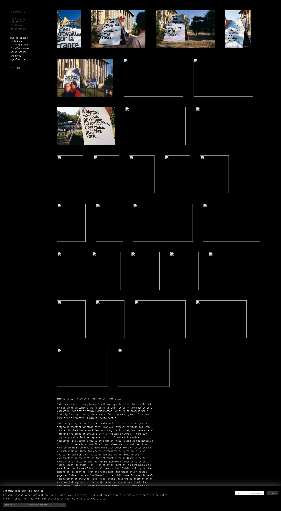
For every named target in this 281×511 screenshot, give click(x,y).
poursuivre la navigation (249, 493)
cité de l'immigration (19, 43)
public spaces (19, 37)
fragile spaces (19, 48)
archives (15, 55)
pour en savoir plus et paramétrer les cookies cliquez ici (34, 505)
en (18, 68)
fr (11, 68)
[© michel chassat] (163, 222)
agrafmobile (17, 59)
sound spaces (18, 52)
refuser (272, 493)
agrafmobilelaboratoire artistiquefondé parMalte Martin (18, 20)
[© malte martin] (69, 28)
